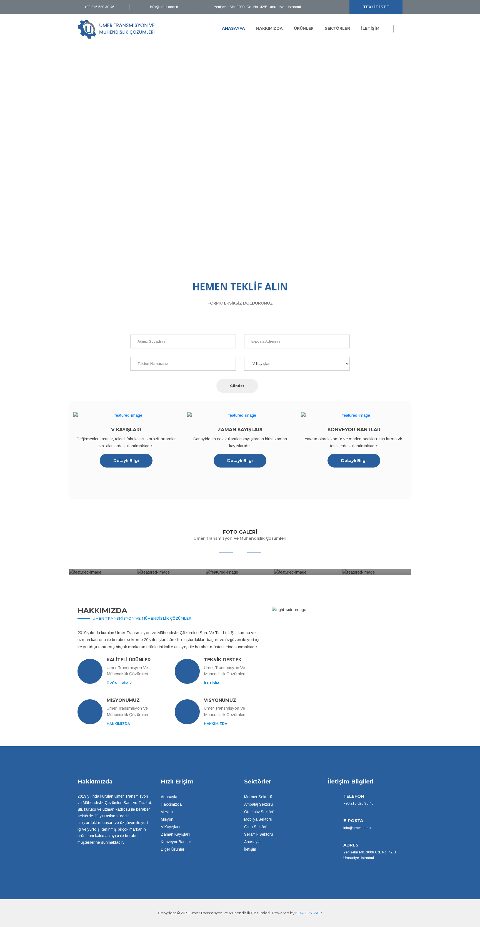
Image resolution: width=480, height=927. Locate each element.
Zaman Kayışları (175, 834)
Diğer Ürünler (172, 849)
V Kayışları (170, 827)
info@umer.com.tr (163, 7)
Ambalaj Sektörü (258, 804)
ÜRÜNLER (304, 28)
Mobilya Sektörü (258, 819)
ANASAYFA (233, 28)
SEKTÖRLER (337, 28)
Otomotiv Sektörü (259, 812)
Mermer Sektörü (258, 797)
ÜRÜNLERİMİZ (119, 683)
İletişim (250, 849)
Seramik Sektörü (258, 834)
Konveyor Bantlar (176, 842)
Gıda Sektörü (256, 827)
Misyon (167, 819)
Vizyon (167, 812)
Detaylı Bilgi (126, 460)
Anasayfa (169, 797)
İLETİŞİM (370, 28)
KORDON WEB (308, 913)
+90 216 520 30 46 (98, 7)
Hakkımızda (171, 804)
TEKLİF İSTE (376, 6)
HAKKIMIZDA (269, 28)
